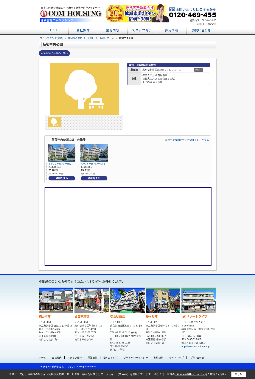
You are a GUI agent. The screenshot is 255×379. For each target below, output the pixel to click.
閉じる (238, 374)
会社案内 (57, 357)
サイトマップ (176, 357)
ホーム (42, 357)
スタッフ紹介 (74, 357)
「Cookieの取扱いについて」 (190, 374)
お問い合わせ (196, 357)
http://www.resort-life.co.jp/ (195, 346)
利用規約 (158, 357)
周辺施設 (92, 357)
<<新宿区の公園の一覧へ (54, 53)
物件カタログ (110, 357)
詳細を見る (62, 178)
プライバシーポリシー (136, 357)
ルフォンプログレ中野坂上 (61, 164)
